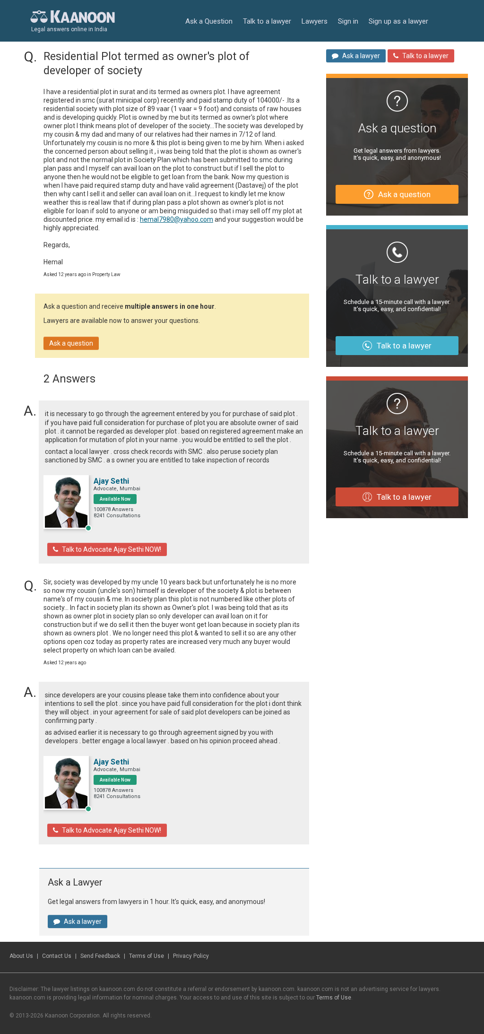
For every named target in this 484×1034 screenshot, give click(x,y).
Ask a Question (209, 21)
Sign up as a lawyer (398, 21)
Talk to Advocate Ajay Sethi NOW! (111, 549)
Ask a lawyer (83, 921)
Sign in (348, 21)
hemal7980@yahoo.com (176, 219)
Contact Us (56, 956)
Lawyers (315, 21)
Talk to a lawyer (267, 21)
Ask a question (71, 343)
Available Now (115, 499)
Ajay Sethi (111, 481)
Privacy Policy (191, 956)
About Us (21, 956)
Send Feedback (100, 956)
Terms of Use (146, 956)
